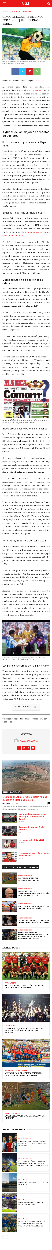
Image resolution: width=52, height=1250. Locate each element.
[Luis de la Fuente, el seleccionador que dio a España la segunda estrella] (9, 892)
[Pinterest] (29, 71)
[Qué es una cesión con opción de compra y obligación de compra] (9, 920)
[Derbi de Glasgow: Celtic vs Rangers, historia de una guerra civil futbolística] (9, 1223)
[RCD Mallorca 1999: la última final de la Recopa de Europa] (26, 966)
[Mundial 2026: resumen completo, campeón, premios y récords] (26, 1053)
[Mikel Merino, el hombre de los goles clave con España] (9, 906)
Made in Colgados (21, 11)
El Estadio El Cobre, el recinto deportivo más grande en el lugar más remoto (24, 798)
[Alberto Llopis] (17, 740)
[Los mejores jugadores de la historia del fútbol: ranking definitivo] (9, 1142)
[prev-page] (3, 1236)
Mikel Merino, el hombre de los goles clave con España (33, 907)
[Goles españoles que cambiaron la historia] (9, 878)
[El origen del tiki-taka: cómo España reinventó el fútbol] (9, 831)
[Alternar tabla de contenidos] (34, 707)
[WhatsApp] (37, 71)
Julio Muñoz (6, 803)
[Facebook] (15, 71)
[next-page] (7, 1236)
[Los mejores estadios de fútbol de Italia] (9, 1182)
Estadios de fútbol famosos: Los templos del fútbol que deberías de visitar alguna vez (33, 1163)
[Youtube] (33, 748)
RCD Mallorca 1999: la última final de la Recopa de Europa (24, 986)
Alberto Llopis (38, 81)
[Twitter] (22, 71)
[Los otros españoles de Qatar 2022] (9, 844)
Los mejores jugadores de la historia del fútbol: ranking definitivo (32, 1143)
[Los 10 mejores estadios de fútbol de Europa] (9, 1202)
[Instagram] (24, 748)
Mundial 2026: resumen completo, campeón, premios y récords (23, 1074)
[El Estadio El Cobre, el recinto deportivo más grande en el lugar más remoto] (26, 777)
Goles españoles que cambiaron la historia (29, 879)
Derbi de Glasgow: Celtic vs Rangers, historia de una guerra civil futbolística (31, 1224)
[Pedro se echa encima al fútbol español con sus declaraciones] (9, 857)
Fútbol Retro (10, 983)
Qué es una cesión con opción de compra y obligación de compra (33, 922)
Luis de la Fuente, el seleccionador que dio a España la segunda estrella (33, 893)
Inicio (5, 11)
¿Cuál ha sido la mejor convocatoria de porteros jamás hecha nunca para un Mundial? (32, 816)
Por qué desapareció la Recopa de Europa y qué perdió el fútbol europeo (24, 1030)
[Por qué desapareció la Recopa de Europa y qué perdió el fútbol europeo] (26, 1008)
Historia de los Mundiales (16, 1070)
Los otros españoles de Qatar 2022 (31, 840)
